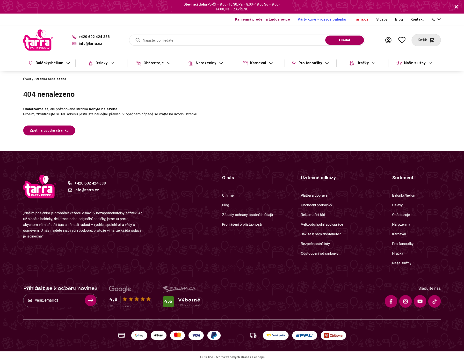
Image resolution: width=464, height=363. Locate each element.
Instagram (405, 301)
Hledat (344, 40)
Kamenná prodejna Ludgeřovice (262, 19)
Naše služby (415, 63)
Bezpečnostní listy (315, 244)
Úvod (27, 79)
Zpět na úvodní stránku (49, 130)
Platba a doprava (314, 195)
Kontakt (417, 19)
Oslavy (101, 63)
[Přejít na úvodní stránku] (38, 40)
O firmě (228, 195)
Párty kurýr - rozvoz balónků (322, 19)
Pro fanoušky (310, 63)
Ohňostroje (154, 63)
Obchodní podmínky (316, 205)
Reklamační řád (313, 215)
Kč (433, 19)
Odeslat (90, 300)
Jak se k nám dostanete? (321, 234)
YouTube (420, 301)
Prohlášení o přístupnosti (242, 224)
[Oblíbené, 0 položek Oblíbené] (402, 40)
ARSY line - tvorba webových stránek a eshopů (232, 357)
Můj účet (388, 40)
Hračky (362, 63)
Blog (399, 19)
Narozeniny (206, 63)
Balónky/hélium (49, 63)
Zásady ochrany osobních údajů (247, 215)
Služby (381, 19)
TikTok (434, 301)
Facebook (391, 301)
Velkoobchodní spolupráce (322, 224)
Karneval (258, 63)
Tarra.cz (361, 19)
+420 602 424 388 (94, 37)
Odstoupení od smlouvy (319, 253)
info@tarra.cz (90, 43)
